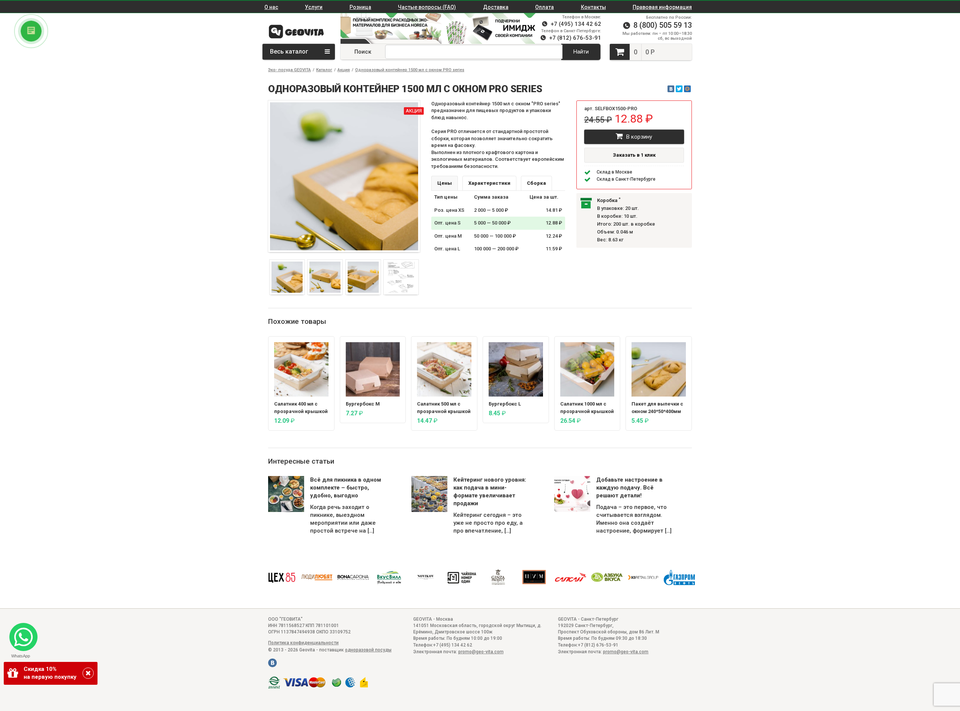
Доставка (495, 7)
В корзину (638, 136)
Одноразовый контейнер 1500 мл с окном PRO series (409, 69)
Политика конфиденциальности (303, 642)
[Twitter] (679, 88)
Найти (581, 51)
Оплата (544, 7)
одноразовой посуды (368, 650)
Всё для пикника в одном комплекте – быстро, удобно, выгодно (345, 487)
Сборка (536, 183)
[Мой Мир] (687, 88)
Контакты (593, 7)
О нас (271, 7)
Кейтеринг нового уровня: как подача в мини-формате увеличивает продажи (489, 491)
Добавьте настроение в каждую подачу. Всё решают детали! (629, 487)
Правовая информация (662, 7)
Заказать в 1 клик (634, 155)
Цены (444, 183)
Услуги (313, 7)
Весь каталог (290, 51)
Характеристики (489, 183)
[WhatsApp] (20, 634)
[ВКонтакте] (671, 88)
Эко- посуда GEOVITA (289, 69)
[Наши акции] (387, 28)
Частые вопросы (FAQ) (427, 7)
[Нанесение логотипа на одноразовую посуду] (492, 28)
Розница (360, 7)
